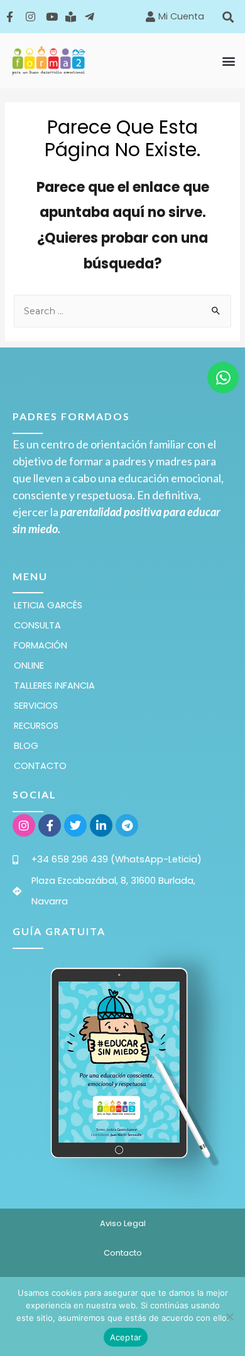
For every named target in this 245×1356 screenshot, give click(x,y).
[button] (228, 16)
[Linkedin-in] (101, 825)
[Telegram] (127, 825)
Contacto (123, 1253)
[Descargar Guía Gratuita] (122, 1063)
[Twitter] (75, 825)
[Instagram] (24, 825)
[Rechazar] (229, 1316)
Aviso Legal (123, 1223)
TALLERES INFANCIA (54, 685)
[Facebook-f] (49, 825)
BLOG (26, 745)
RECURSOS (36, 725)
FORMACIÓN (40, 645)
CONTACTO (40, 766)
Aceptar (126, 1337)
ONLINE (29, 665)
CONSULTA (37, 625)
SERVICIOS (36, 705)
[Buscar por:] (122, 311)
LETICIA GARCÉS (48, 605)
